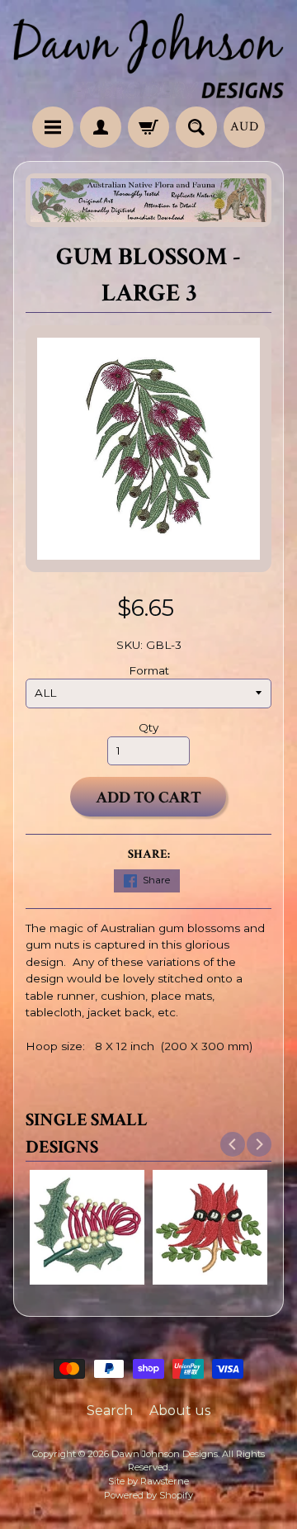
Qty (148, 727)
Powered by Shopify (148, 1495)
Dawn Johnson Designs (164, 1454)
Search (110, 1410)
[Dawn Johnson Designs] (148, 55)
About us (179, 1410)
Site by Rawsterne (148, 1481)
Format (149, 670)
